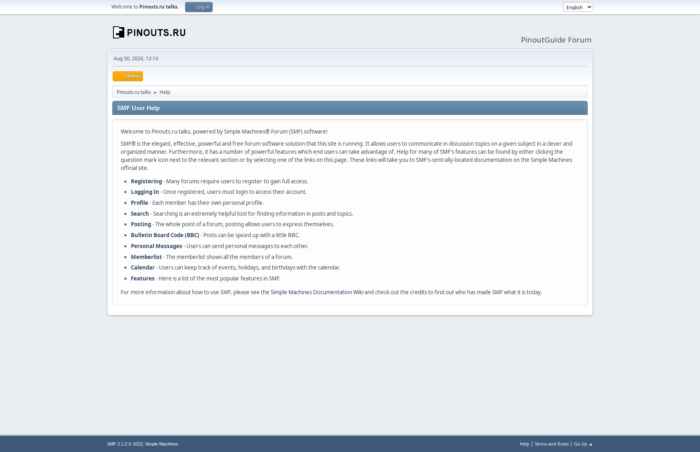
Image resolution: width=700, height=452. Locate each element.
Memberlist (146, 257)
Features (143, 278)
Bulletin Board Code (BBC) (165, 235)
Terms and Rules (552, 444)
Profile (139, 202)
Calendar (143, 267)
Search (140, 213)
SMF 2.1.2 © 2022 (125, 443)
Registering (146, 181)
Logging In (145, 191)
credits (418, 292)
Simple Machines (161, 443)
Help (524, 444)
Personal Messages (156, 246)
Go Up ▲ (583, 444)
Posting (141, 224)
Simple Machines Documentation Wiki (317, 292)
